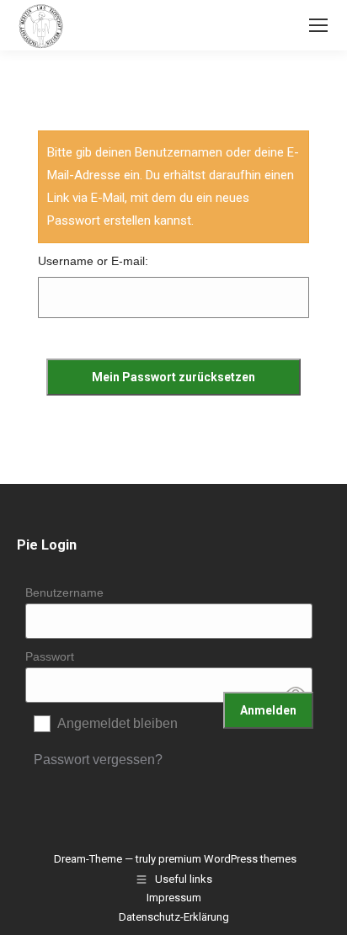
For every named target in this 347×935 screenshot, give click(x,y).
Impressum (174, 897)
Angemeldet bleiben (117, 723)
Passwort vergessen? (98, 759)
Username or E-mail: (93, 261)
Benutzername (64, 592)
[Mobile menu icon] (318, 25)
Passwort (49, 656)
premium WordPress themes (227, 859)
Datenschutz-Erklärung (174, 917)
